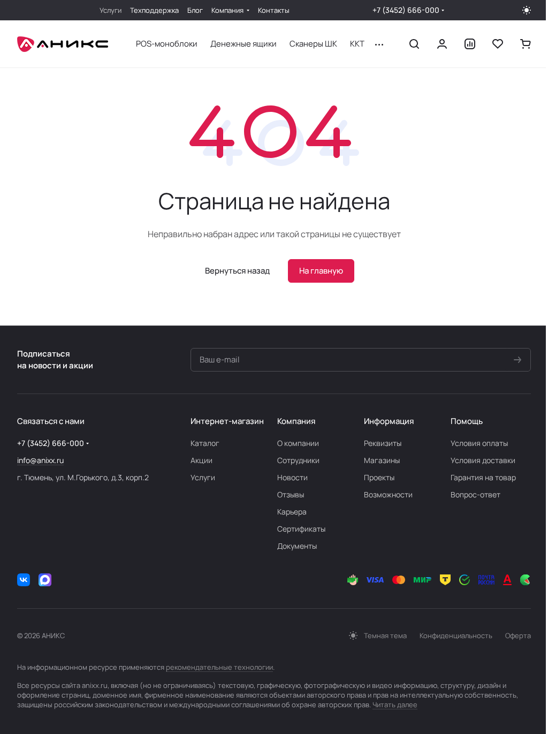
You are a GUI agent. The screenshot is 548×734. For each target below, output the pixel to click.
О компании (298, 443)
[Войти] (442, 44)
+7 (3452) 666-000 (405, 10)
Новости (292, 477)
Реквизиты (382, 443)
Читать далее (394, 704)
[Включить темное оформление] (526, 10)
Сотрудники (298, 460)
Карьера (292, 511)
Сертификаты (301, 529)
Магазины (382, 460)
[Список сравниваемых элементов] (470, 44)
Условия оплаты (479, 443)
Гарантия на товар (483, 477)
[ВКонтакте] (23, 579)
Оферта (518, 635)
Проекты (379, 477)
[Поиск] (414, 44)
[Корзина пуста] (525, 44)
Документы (297, 546)
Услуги (203, 477)
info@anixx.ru (40, 460)
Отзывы (290, 494)
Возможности (388, 494)
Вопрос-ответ (475, 494)
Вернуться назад (237, 270)
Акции (201, 460)
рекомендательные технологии (219, 667)
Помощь (467, 421)
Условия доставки (483, 460)
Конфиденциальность (456, 635)
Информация (389, 421)
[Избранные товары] (497, 44)
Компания (296, 421)
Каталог (205, 443)
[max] (45, 579)
